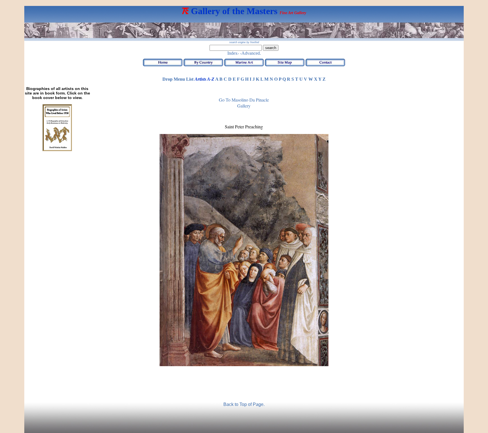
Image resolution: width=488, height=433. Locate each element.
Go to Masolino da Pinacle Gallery (244, 103)
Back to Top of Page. (244, 404)
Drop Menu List (177, 79)
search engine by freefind (244, 42)
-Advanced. (250, 53)
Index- (233, 53)
